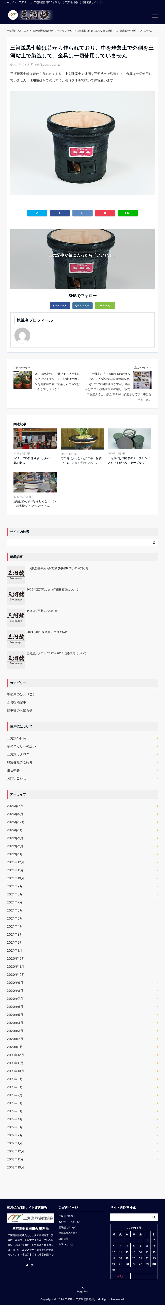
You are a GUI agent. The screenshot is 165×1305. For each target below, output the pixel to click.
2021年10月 (15, 878)
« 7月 (120, 1276)
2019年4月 (15, 1119)
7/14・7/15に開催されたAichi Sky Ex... (32, 460)
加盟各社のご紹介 (20, 762)
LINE (127, 212)
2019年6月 (15, 1103)
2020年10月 (16, 975)
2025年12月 (16, 822)
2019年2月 (15, 1135)
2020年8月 (15, 991)
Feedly (106, 305)
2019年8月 (15, 1087)
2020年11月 (15, 966)
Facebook (61, 305)
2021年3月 (15, 934)
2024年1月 (15, 830)
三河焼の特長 (16, 738)
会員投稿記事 (16, 702)
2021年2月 (15, 942)
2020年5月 (15, 1015)
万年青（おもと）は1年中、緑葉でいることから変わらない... (81, 460)
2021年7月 (15, 902)
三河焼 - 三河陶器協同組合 (81, 1299)
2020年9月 (15, 983)
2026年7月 (15, 806)
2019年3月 (15, 1127)
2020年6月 (15, 1007)
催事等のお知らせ (20, 710)
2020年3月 (15, 1031)
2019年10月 (15, 1071)
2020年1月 (15, 1047)
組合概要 (13, 770)
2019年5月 (15, 1111)
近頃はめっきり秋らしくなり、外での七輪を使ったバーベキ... (34, 503)
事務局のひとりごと (45, 64)
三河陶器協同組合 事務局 (30, 1228)
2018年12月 (15, 1151)
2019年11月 (15, 1063)
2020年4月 (15, 1023)
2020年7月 (15, 999)
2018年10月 (15, 1167)
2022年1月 (15, 854)
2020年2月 (15, 1039)
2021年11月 (15, 870)
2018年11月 (15, 1159)
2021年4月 (15, 926)
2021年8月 (15, 894)
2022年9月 (15, 838)
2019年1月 (14, 1143)
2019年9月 (15, 1079)
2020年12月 (16, 958)
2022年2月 (15, 846)
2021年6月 (15, 910)
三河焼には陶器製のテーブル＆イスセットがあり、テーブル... (129, 460)
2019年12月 (15, 1055)
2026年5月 (15, 814)
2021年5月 (15, 918)
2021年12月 (15, 862)
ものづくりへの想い (21, 746)
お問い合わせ (16, 778)
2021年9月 (15, 886)
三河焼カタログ (18, 754)
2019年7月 (15, 1095)
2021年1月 (14, 950)
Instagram (83, 305)
